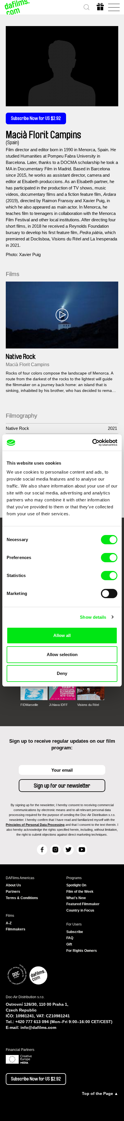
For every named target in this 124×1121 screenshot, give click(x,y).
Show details (93, 617)
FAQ (69, 938)
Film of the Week (79, 892)
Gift (69, 944)
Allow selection (62, 654)
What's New (76, 898)
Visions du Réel (88, 704)
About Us (13, 885)
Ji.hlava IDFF (58, 704)
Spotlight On (76, 885)
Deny (62, 673)
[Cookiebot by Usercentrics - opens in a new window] (92, 442)
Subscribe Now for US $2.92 (36, 118)
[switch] (109, 557)
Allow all (62, 635)
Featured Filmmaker (82, 904)
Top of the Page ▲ (100, 1093)
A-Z (9, 923)
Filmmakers (15, 929)
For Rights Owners (81, 951)
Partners (13, 892)
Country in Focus (80, 910)
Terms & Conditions (22, 898)
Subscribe (74, 932)
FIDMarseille (29, 704)
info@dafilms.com (38, 1027)
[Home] (17, 7)
